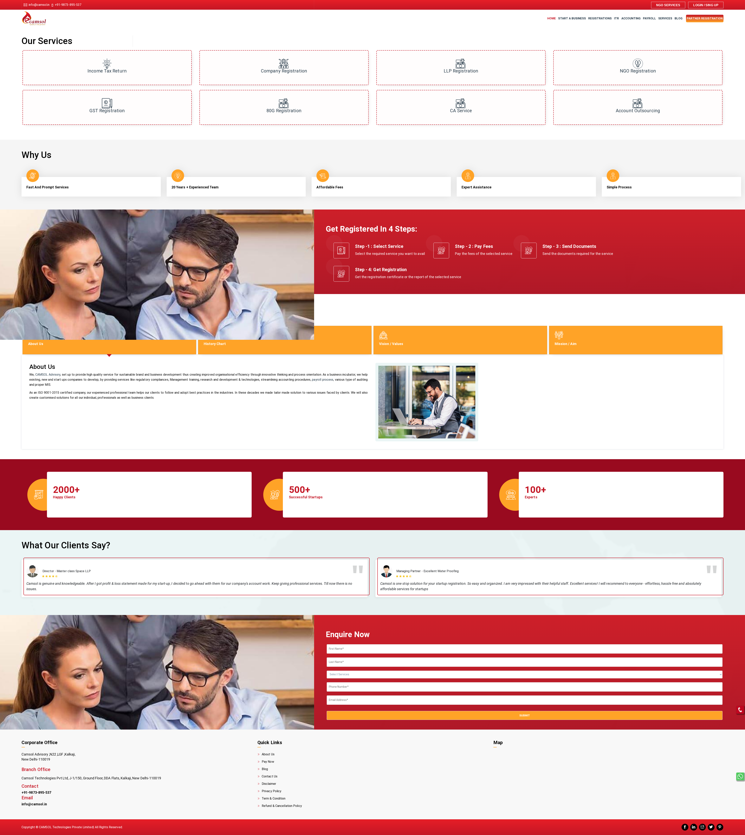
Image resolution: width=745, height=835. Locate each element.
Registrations (600, 18)
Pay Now (268, 761)
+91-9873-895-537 (68, 5)
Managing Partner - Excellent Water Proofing (427, 571)
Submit (524, 715)
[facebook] (685, 827)
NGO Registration (638, 71)
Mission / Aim (565, 344)
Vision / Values (391, 344)
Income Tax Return (107, 71)
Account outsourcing (638, 110)
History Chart (215, 344)
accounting (631, 18)
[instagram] (702, 827)
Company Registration (284, 71)
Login (698, 5)
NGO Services (668, 5)
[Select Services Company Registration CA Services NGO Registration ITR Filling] (525, 676)
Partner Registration (705, 18)
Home (551, 18)
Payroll (649, 18)
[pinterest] (719, 827)
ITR (616, 18)
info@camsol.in (39, 5)
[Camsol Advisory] (38, 18)
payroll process (322, 379)
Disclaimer (269, 784)
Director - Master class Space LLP (66, 571)
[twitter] (711, 827)
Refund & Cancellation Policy (282, 806)
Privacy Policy (271, 791)
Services (665, 18)
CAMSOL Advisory (47, 374)
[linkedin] (693, 827)
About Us (35, 344)
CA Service (461, 110)
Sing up (711, 5)
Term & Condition (274, 798)
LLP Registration (461, 71)
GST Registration (107, 110)
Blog (679, 18)
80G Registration (284, 110)
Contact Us (269, 776)
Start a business (572, 18)
